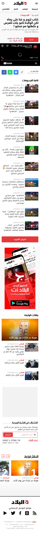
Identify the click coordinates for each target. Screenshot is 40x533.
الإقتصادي (5, 9)
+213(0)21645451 (14, 524)
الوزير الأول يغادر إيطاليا (14, 362)
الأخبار (16, 9)
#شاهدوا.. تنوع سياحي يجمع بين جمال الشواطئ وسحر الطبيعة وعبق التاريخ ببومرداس (13, 199)
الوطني (25, 9)
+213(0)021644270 (28, 524)
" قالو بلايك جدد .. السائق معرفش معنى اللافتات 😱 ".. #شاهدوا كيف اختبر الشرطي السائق (13, 169)
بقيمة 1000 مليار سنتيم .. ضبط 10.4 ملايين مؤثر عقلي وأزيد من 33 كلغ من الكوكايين (13, 350)
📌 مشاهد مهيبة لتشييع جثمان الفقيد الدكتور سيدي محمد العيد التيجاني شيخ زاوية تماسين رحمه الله (13, 123)
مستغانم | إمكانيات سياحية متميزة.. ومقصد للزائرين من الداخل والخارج (13, 184)
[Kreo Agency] (34, 522)
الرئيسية (35, 9)
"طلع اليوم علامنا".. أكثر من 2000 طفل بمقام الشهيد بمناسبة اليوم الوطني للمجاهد (13, 153)
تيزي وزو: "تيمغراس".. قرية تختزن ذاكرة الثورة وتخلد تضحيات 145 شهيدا (13, 214)
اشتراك (31, 39)
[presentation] (8, 456)
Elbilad (20, 3)
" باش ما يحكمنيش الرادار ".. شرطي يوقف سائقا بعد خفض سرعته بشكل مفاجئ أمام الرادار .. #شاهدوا (13, 91)
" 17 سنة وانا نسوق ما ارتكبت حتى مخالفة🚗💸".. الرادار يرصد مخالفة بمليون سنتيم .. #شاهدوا (13, 107)
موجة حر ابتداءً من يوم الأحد (23, 338)
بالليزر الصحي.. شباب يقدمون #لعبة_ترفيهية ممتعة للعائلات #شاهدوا (14, 227)
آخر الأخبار (6, 477)
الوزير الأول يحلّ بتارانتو (15, 375)
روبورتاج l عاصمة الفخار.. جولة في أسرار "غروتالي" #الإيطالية (14, 138)
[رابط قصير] (21, 72)
